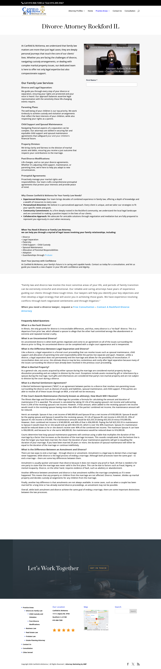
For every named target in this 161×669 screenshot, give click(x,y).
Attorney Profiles (76, 11)
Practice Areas (102, 11)
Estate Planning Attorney (35, 640)
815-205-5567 (57, 2)
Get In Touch (98, 568)
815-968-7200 (35, 2)
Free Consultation (83, 306)
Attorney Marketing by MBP (76, 664)
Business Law (31, 628)
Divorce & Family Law (34, 611)
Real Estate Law (32, 632)
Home (90, 11)
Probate (48, 255)
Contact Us (117, 11)
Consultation (130, 11)
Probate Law (31, 636)
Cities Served (28, 652)
